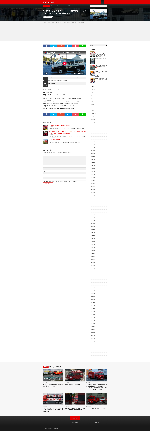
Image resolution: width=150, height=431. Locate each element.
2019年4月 (93, 350)
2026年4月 (93, 131)
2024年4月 (93, 204)
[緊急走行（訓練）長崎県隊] (45, 141)
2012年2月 (93, 357)
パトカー (61, 5)
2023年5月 (93, 238)
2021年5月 (93, 311)
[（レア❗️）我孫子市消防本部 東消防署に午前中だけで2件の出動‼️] (92, 67)
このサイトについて (75, 422)
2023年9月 (93, 226)
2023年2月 (93, 247)
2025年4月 (93, 168)
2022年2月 (93, 284)
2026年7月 (93, 122)
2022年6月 (93, 271)
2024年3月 (93, 207)
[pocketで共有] (75, 46)
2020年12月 (93, 326)
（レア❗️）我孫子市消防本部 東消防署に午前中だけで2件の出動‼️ (101, 66)
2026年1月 (93, 141)
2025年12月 (93, 144)
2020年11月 (93, 329)
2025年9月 (93, 153)
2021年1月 (93, 323)
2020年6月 (93, 335)
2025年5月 (93, 165)
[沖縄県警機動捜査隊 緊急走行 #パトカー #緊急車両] (92, 61)
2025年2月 (93, 174)
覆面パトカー (93, 113)
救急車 (92, 98)
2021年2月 (93, 320)
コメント (44, 154)
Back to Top (75, 418)
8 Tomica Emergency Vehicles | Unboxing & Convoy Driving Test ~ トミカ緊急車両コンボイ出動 (53, 409)
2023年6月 (93, 235)
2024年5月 (93, 201)
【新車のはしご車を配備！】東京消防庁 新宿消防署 (59, 125)
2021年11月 (93, 293)
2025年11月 (93, 147)
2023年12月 (93, 217)
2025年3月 (93, 171)
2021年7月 (93, 305)
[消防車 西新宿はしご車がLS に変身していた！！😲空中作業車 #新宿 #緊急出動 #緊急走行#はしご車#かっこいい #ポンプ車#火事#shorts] (45, 133)
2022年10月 (93, 259)
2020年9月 (93, 332)
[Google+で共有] (61, 46)
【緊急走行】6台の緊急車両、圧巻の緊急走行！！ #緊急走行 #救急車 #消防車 (75, 408)
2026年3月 (93, 134)
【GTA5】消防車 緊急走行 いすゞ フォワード (96, 408)
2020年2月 (93, 341)
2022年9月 (93, 262)
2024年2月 (93, 211)
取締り (92, 95)
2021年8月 (93, 302)
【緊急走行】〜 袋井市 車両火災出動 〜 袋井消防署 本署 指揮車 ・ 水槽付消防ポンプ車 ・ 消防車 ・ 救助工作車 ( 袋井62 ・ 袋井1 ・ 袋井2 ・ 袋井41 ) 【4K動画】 (96, 387)
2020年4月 (93, 338)
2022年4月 (93, 277)
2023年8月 (93, 229)
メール (44, 171)
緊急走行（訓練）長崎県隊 (54, 139)
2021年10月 (93, 296)
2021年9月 (93, 299)
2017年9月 (93, 353)
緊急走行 (52, 5)
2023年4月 (93, 241)
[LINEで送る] (82, 46)
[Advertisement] (75, 31)
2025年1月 (93, 177)
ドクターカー (93, 89)
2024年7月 (93, 195)
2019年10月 (93, 347)
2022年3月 (93, 280)
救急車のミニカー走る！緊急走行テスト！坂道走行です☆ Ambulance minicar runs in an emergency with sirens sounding (101, 74)
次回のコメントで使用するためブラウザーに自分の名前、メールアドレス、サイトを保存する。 (60, 181)
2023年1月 (93, 250)
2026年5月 (93, 128)
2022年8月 (93, 265)
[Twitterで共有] (53, 46)
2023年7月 (93, 232)
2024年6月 (93, 198)
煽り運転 (57, 5)
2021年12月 (93, 290)
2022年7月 (93, 268)
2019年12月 (93, 344)
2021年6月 (93, 308)
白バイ (66, 5)
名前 (44, 166)
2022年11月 (93, 256)
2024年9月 (93, 189)
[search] (106, 6)
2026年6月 (93, 125)
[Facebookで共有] (46, 46)
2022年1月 (93, 287)
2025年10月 (93, 150)
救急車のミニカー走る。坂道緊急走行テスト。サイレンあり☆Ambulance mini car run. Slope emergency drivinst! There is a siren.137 (101, 54)
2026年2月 (93, 138)
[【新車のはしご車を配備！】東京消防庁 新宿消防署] (45, 127)
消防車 (69, 5)
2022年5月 (93, 274)
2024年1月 (93, 214)
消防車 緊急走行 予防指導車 (72, 384)
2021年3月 (93, 317)
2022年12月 (93, 253)
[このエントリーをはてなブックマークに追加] (68, 46)
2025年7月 (93, 159)
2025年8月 (93, 156)
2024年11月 (93, 183)
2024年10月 (93, 186)
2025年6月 (93, 162)
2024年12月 (93, 180)
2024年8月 (93, 192)
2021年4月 (93, 314)
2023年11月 (93, 220)
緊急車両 (92, 110)
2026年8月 (93, 119)
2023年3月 (93, 244)
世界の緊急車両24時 (54, 428)
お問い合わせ (97, 422)
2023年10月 (93, 223)
